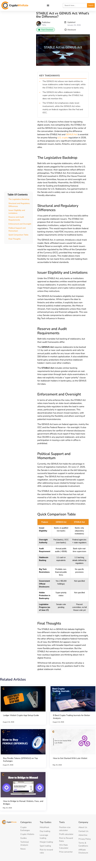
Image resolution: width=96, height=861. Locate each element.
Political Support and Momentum (17, 229)
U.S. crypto (63, 137)
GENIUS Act (71, 134)
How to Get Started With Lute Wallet (70, 758)
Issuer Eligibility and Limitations (16, 211)
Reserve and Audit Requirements (16, 218)
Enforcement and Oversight (19, 224)
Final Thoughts (14, 239)
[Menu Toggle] (48, 5)
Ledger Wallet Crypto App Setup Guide (21, 715)
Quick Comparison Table (18, 234)
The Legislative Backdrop (18, 199)
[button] (45, 30)
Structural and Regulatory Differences (19, 204)
